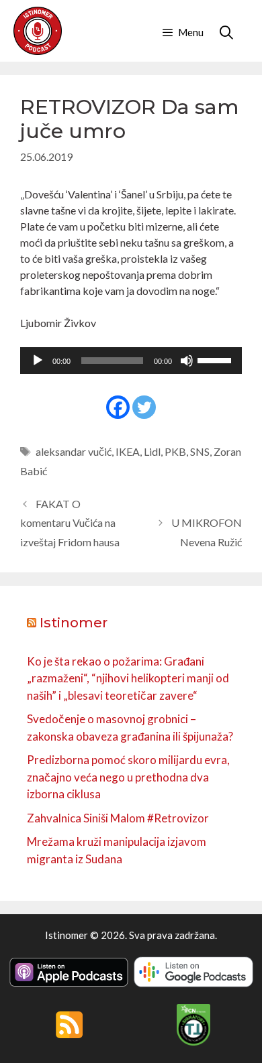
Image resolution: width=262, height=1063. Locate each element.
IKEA (128, 451)
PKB (175, 451)
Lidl (152, 451)
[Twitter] (144, 407)
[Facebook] (118, 407)
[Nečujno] (186, 360)
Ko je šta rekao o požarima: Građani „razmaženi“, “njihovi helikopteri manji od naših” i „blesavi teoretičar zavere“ (128, 678)
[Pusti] (37, 360)
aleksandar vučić (74, 451)
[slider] (216, 359)
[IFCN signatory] (193, 1042)
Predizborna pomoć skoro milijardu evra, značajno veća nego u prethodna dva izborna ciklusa (128, 777)
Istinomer (73, 623)
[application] (131, 360)
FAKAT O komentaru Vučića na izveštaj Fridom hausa (70, 523)
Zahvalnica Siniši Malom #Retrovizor (118, 818)
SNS (200, 451)
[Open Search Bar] (226, 32)
